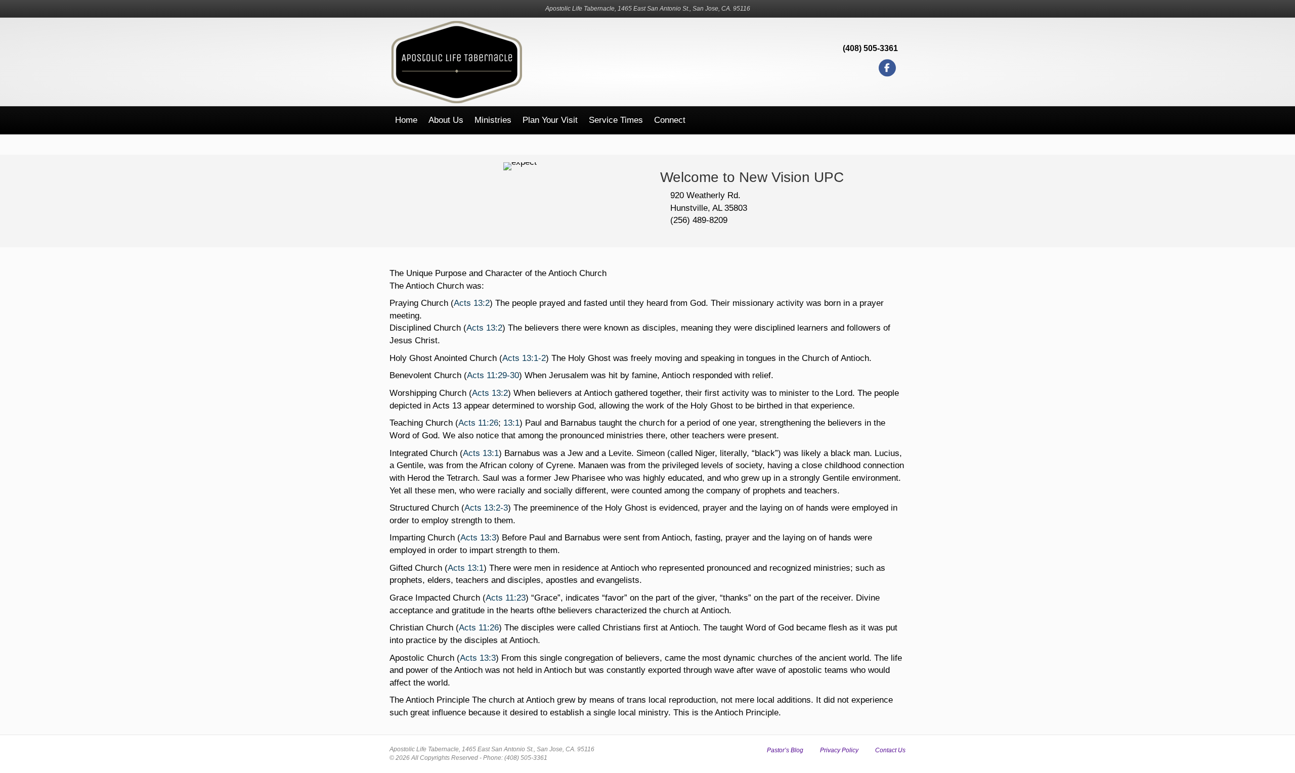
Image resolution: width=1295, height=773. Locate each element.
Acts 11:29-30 (493, 375)
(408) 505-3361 (870, 48)
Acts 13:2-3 (486, 508)
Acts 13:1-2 (524, 358)
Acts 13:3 (478, 537)
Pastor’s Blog (785, 750)
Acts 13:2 (472, 303)
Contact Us (890, 750)
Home (406, 120)
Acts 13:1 (481, 453)
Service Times (616, 120)
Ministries (492, 120)
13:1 (511, 423)
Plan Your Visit (550, 120)
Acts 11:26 (478, 423)
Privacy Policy (839, 750)
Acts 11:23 (506, 598)
